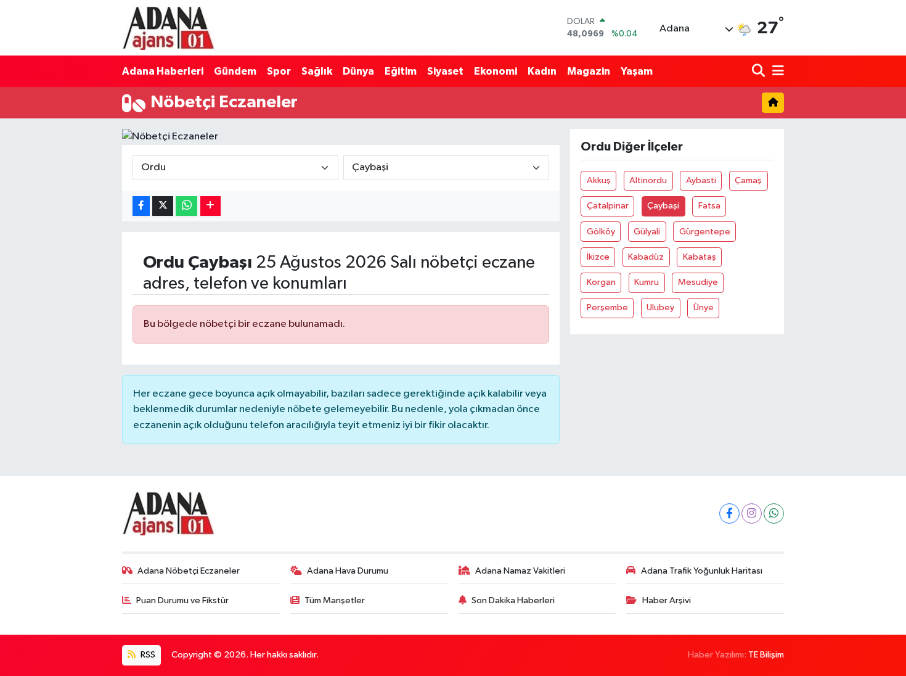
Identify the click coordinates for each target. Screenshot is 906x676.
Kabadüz (646, 257)
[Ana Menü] (776, 71)
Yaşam (637, 71)
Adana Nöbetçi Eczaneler (188, 570)
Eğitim (401, 71)
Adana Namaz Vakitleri (520, 570)
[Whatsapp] (774, 513)
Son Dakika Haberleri (513, 600)
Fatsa (709, 205)
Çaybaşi (663, 205)
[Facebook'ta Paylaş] (141, 206)
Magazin (588, 71)
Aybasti (701, 180)
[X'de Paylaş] (162, 206)
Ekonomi (495, 71)
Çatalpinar (608, 205)
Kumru (646, 282)
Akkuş (599, 180)
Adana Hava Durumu (347, 570)
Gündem (235, 71)
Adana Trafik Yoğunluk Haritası (701, 570)
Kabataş (699, 257)
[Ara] (759, 71)
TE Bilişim (766, 654)
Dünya (358, 71)
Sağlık (316, 71)
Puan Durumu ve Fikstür (182, 600)
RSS (147, 654)
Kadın (542, 71)
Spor (279, 71)
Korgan (601, 282)
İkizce (598, 257)
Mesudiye (698, 282)
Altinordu (648, 180)
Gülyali (647, 231)
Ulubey (660, 307)
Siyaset (445, 71)
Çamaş (748, 180)
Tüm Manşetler (334, 600)
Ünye (703, 307)
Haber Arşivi (666, 600)
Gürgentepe (704, 231)
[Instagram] (751, 513)
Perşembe (607, 307)
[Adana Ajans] (168, 27)
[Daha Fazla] (210, 206)
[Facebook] (729, 513)
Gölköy (601, 231)
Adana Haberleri (162, 71)
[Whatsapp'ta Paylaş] (186, 206)
